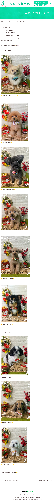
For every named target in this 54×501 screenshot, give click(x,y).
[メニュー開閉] (50, 3)
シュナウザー (5, 189)
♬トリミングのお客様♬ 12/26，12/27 (44, 480)
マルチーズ (4, 464)
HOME (2, 21)
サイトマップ (32, 494)
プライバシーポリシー (23, 494)
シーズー (4, 377)
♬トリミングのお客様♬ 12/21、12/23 (10, 480)
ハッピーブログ (8, 21)
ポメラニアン (5, 95)
